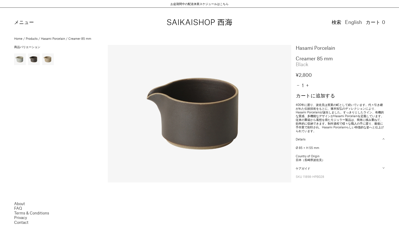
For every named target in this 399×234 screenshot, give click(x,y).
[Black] (34, 59)
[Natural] (48, 59)
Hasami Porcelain (53, 38)
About (19, 203)
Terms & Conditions (31, 212)
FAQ (18, 208)
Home (18, 38)
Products (32, 38)
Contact (21, 222)
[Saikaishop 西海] (199, 22)
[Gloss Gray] (20, 59)
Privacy (20, 217)
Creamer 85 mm (79, 38)
